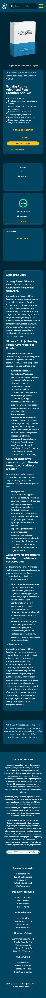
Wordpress (34, 66)
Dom (8, 72)
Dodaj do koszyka (23, 130)
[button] (21, 994)
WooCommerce (22, 66)
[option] (23, 39)
